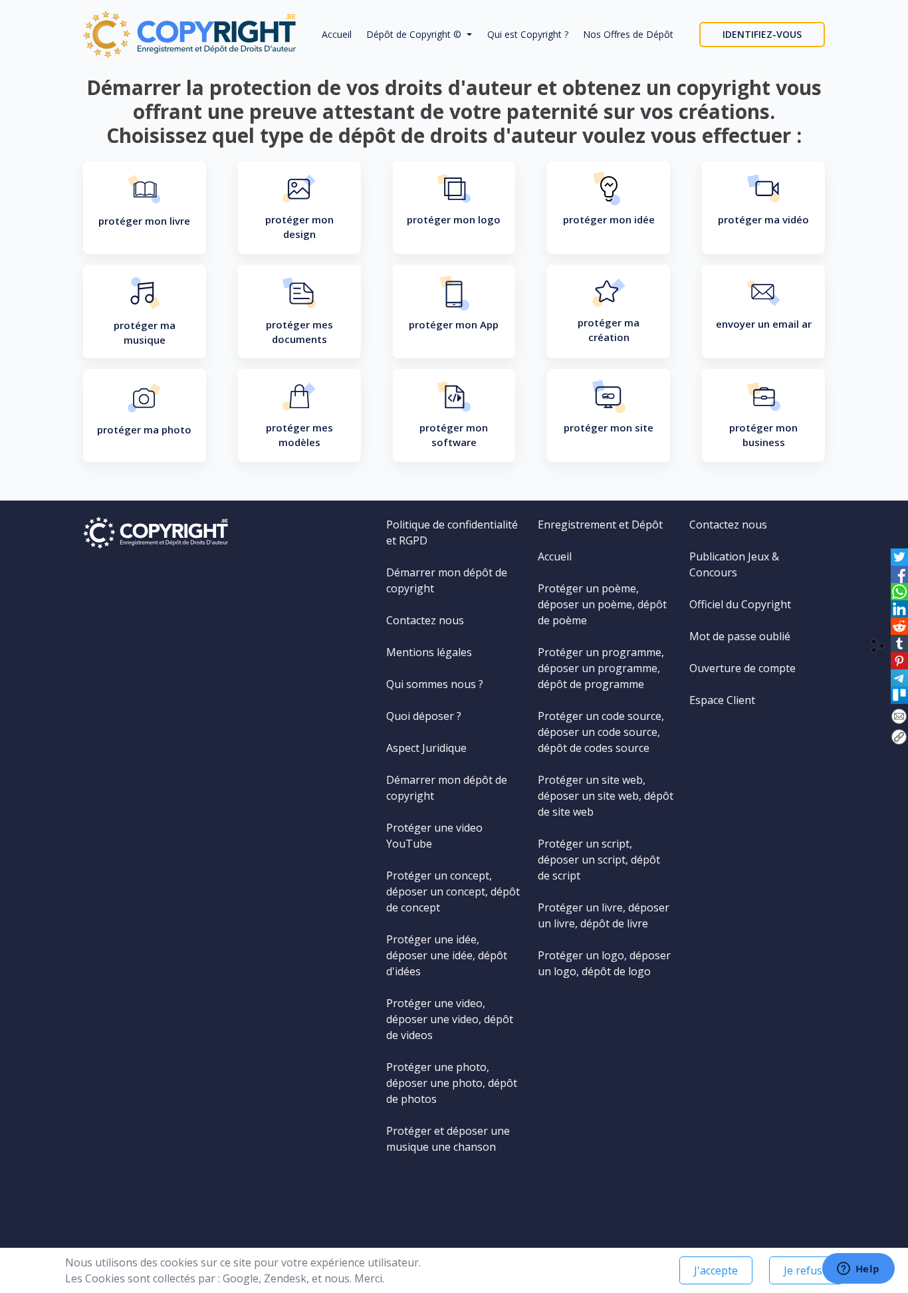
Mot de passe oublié (739, 636)
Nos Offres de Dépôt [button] (628, 34)
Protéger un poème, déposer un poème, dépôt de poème (602, 604)
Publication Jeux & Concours (734, 564)
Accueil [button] (337, 34)
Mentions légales (429, 652)
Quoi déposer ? (423, 716)
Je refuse (806, 1270)
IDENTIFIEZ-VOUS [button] (762, 34)
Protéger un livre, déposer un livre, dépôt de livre (603, 915)
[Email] (899, 716)
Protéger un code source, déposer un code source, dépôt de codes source (601, 732)
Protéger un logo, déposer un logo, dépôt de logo (604, 963)
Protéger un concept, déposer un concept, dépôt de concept (453, 891)
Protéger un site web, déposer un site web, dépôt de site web (605, 795)
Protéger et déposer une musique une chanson (448, 1138)
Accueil (555, 556)
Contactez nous (425, 620)
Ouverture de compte (742, 668)
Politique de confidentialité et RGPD (452, 532)
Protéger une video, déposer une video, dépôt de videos (449, 1019)
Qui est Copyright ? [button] (527, 34)
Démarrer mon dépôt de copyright (446, 580)
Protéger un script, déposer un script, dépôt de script (599, 859)
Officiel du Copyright (740, 604)
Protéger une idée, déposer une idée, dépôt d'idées (446, 955)
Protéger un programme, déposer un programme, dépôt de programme (601, 668)
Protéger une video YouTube (434, 835)
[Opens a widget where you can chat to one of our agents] (858, 1269)
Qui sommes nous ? (434, 684)
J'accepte (716, 1270)
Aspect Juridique (426, 748)
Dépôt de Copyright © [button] (415, 34)
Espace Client (722, 700)
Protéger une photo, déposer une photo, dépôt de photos (451, 1083)
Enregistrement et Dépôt (600, 524)
